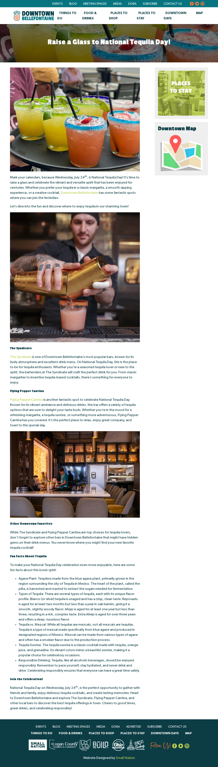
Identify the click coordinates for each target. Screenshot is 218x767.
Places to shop (101, 733)
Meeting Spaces (95, 3)
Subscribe (150, 3)
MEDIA (117, 3)
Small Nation (125, 758)
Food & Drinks (70, 733)
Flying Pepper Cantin (25, 399)
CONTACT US (173, 3)
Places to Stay (132, 733)
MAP (199, 13)
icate (28, 357)
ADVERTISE (133, 726)
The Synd (17, 357)
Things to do (41, 733)
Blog (73, 3)
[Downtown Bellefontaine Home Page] (33, 16)
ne (96, 192)
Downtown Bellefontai (77, 192)
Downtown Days (165, 733)
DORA (132, 3)
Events (57, 3)
